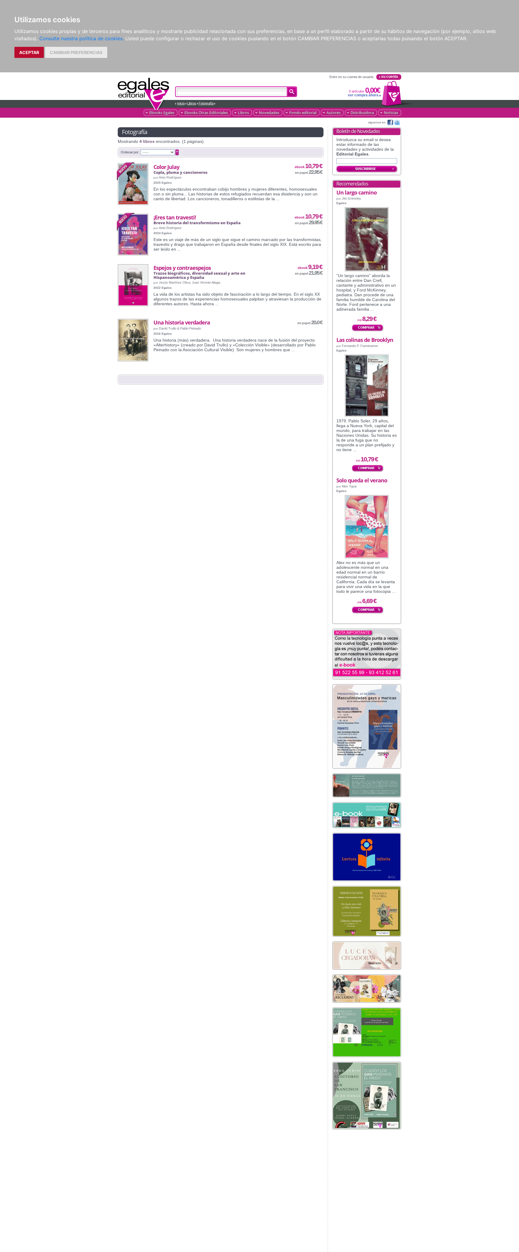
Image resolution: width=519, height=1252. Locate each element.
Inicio (181, 103)
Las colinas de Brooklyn (364, 339)
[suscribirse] (367, 169)
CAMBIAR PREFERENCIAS (76, 52)
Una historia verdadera (181, 322)
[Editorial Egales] (144, 90)
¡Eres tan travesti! (174, 217)
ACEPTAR (29, 52)
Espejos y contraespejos (182, 267)
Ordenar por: (130, 152)
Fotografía (206, 103)
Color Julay (166, 166)
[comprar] (368, 328)
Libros (191, 103)
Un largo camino (356, 192)
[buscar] (292, 91)
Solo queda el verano (361, 480)
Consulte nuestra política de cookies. (81, 38)
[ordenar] (177, 152)
